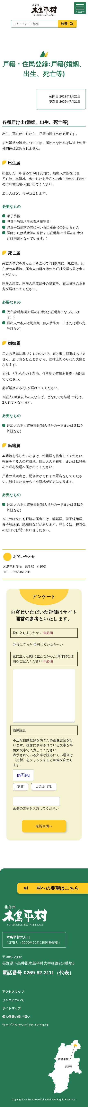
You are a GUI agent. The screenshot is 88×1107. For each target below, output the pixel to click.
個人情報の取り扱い (16, 1016)
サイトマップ (11, 1008)
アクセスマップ (13, 991)
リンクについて (13, 1000)
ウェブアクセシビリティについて (25, 1025)
